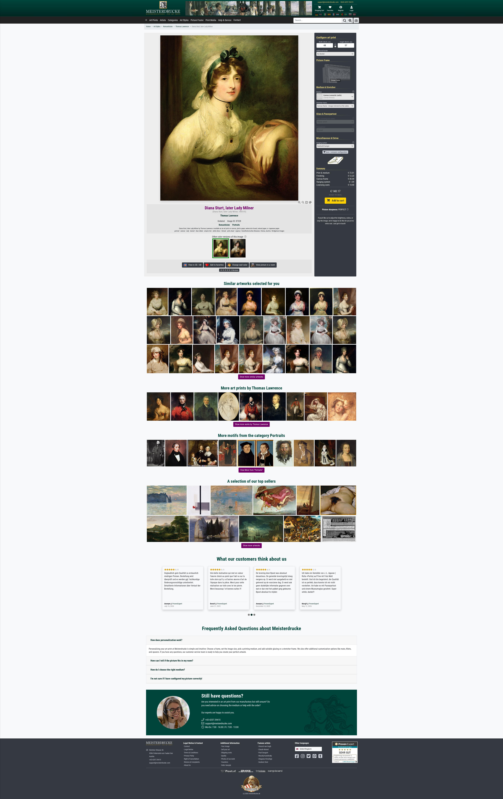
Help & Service (224, 20)
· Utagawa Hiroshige (265, 759)
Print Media (211, 20)
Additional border (322, 51)
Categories (173, 20)
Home (148, 26)
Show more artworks (251, 545)
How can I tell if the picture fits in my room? (172, 660)
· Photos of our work (227, 759)
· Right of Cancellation (191, 759)
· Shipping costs (226, 753)
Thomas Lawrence (182, 26)
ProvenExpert (173, 604)
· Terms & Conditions (190, 753)
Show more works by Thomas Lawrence (251, 424)
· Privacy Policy (188, 756)
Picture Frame (197, 20)
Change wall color (239, 265)
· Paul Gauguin (263, 753)
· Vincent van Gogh (264, 746)
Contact (237, 20)
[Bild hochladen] (356, 20)
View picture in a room (264, 265)
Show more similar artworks (251, 377)
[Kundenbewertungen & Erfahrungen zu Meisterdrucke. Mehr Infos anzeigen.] (345, 752)
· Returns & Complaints (191, 762)
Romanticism (168, 26)
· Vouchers (224, 762)
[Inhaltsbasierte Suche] (350, 20)
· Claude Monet (263, 749)
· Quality (223, 756)
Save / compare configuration (336, 152)
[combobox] (335, 54)
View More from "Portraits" (251, 470)
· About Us (187, 765)
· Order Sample (225, 765)
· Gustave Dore (263, 762)
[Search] (344, 20)
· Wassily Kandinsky (265, 756)
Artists (163, 20)
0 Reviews (234, 270)
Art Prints (153, 20)
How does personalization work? (166, 640)
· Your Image (225, 746)
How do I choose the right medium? (168, 669)
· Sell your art (225, 749)
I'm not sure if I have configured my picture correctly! (176, 678)
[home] (146, 20)
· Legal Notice (188, 749)
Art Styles (184, 20)
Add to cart (337, 200)
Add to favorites (216, 265)
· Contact (186, 746)
